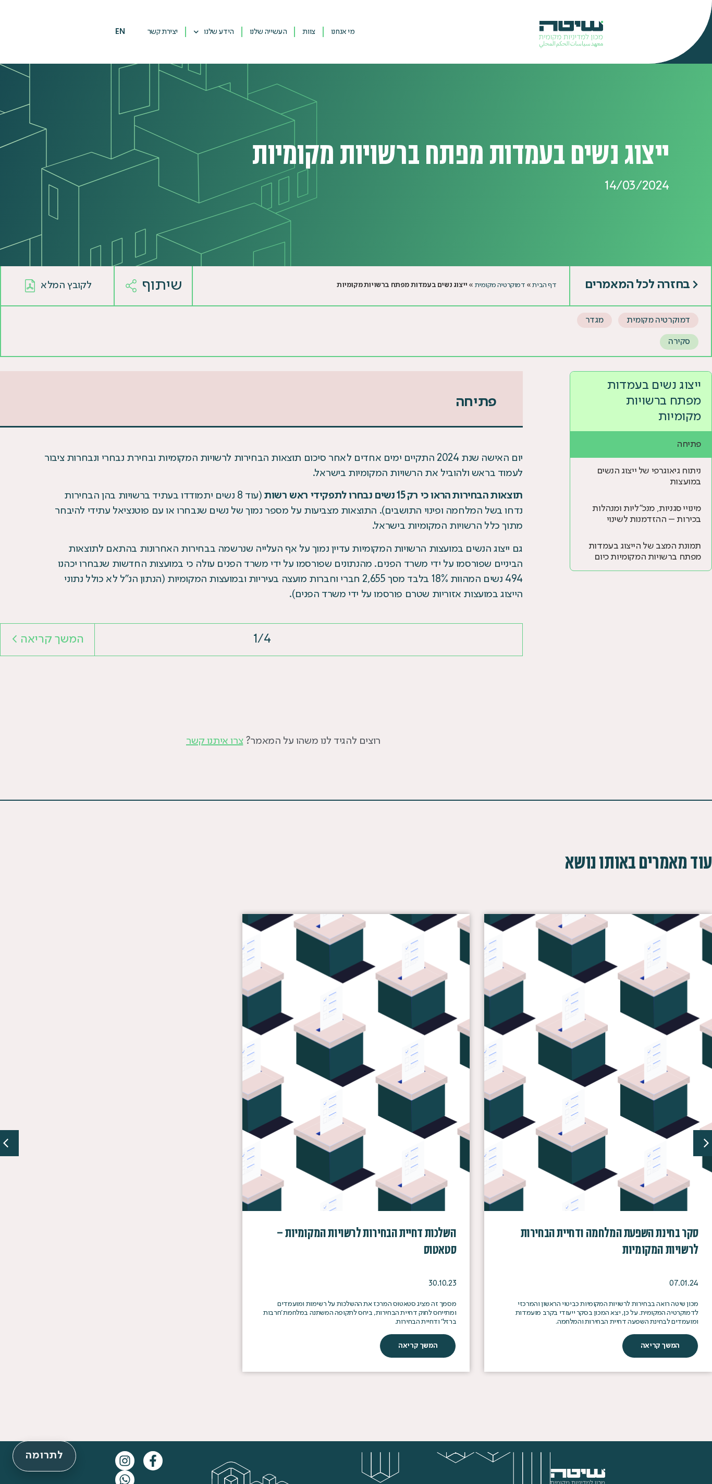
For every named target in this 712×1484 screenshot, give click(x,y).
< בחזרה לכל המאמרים (641, 285)
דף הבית (544, 285)
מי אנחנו (343, 31)
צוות (308, 31)
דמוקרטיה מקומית (500, 285)
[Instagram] (124, 1460)
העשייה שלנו (268, 31)
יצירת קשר (163, 31)
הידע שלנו (219, 31)
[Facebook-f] (153, 1460)
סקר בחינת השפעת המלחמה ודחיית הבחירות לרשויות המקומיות (609, 1241)
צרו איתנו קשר (214, 741)
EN (120, 31)
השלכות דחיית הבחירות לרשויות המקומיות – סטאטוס (366, 1241)
